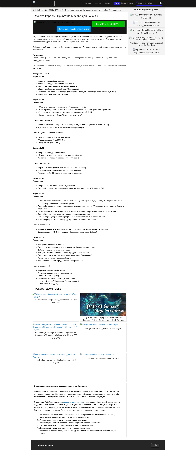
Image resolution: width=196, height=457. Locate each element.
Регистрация (127, 3)
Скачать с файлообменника (75, 29)
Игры (107, 3)
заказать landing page (73, 402)
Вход (117, 3)
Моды (88, 3)
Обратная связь (45, 445)
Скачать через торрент (109, 24)
